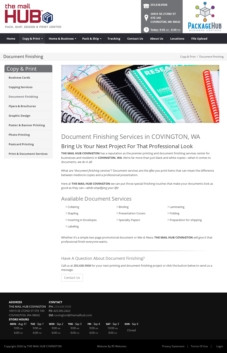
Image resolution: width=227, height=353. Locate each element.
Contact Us (72, 277)
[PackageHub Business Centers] (205, 16)
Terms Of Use (199, 346)
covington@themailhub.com (73, 315)
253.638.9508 (159, 4)
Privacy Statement (173, 346)
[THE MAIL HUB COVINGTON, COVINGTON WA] (33, 16)
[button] (161, 31)
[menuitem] (11, 38)
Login (219, 346)
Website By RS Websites (112, 346)
